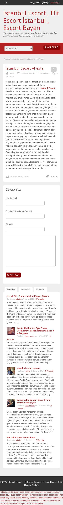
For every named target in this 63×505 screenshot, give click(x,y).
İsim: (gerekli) (11, 198)
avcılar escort (46, 492)
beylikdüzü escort (13, 495)
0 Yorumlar (40, 299)
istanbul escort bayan (41, 73)
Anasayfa (7, 59)
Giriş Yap (54, 3)
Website (9, 224)
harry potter (30, 336)
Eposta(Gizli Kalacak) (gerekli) (19, 211)
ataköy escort (11, 503)
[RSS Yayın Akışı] (6, 2)
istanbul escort (19, 59)
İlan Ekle (51, 47)
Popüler (11, 289)
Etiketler (40, 289)
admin (12, 73)
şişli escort (35, 492)
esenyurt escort (42, 498)
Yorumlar (25, 289)
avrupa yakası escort (21, 492)
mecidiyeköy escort (30, 495)
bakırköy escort (28, 498)
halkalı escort (6, 492)
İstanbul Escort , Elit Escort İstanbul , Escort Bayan (31, 20)
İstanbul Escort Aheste (24, 68)
